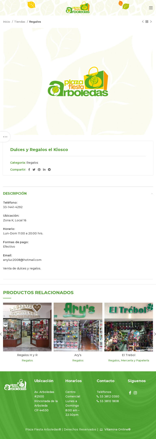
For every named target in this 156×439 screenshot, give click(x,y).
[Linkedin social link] (44, 169)
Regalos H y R (27, 355)
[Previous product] (143, 22)
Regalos (35, 21)
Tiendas (20, 21)
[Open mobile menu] (151, 8)
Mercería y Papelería (135, 360)
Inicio (7, 21)
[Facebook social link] (29, 169)
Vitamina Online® (117, 429)
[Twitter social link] (34, 169)
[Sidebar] (5, 137)
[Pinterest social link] (39, 169)
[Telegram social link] (49, 169)
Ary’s (77, 355)
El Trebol (128, 355)
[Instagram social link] (135, 393)
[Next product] (151, 22)
